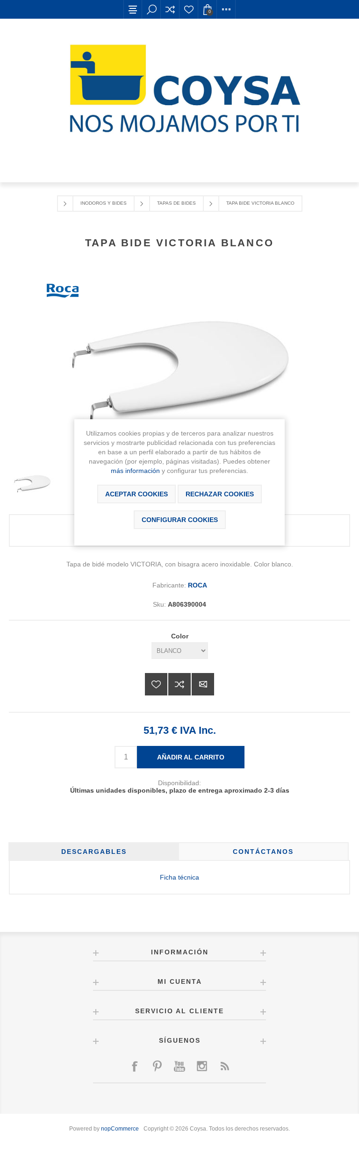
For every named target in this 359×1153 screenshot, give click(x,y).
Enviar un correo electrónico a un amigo (203, 684)
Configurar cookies (180, 519)
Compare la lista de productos (170, 9)
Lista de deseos (189, 9)
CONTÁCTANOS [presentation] (263, 851)
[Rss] (224, 1066)
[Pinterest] (157, 1066)
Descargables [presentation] (94, 851)
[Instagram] (202, 1066)
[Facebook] (134, 1066)
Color (179, 636)
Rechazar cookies (220, 494)
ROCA (197, 585)
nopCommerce (120, 1128)
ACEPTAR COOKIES (136, 494)
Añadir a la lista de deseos (156, 684)
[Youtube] (179, 1066)
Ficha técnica (179, 877)
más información (135, 470)
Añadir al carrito (190, 757)
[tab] (93, 851)
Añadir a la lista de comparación (179, 684)
